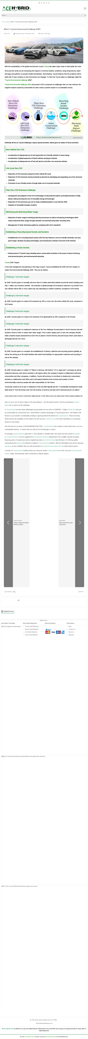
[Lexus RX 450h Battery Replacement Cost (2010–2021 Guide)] (11, 888)
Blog (8, 22)
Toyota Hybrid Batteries (32, 626)
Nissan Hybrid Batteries (31, 629)
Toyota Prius (50, 419)
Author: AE (7, 34)
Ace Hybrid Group (49, 440)
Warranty (71, 635)
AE (19, 600)
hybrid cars (72, 410)
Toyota (7, 262)
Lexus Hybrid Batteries (31, 635)
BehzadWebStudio (63, 1037)
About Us (71, 632)
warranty (8, 446)
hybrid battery (19, 434)
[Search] (85, 15)
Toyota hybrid (11, 410)
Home (4, 22)
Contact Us (72, 629)
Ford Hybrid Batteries (31, 632)
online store (58, 446)
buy (35, 437)
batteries (19, 443)
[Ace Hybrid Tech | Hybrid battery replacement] (16, 8)
